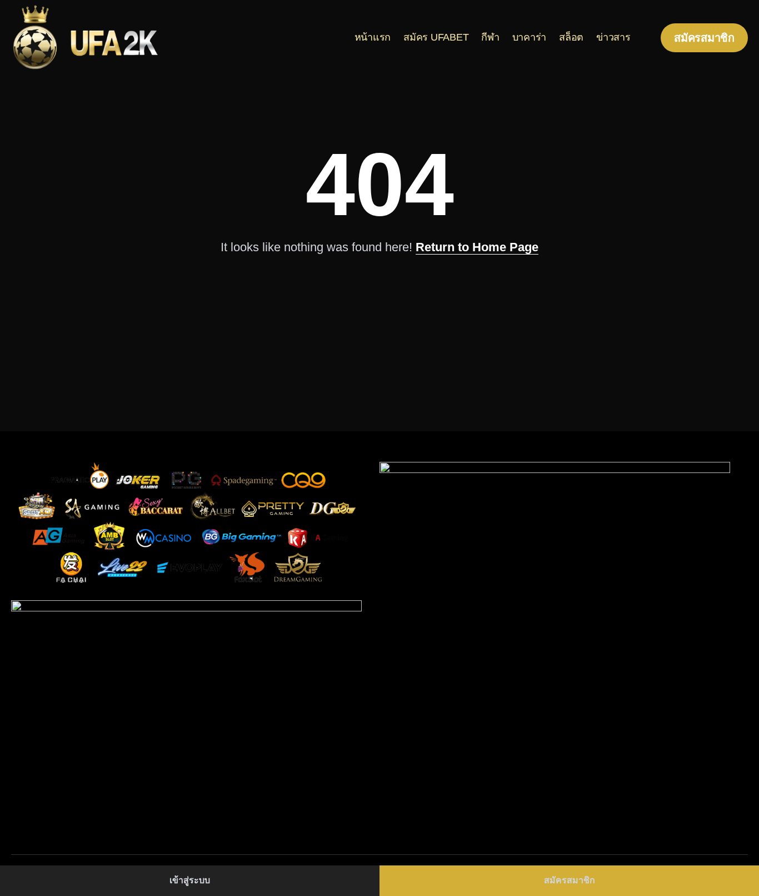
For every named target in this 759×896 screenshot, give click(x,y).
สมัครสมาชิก (569, 880)
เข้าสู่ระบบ (189, 880)
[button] (704, 37)
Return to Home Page (477, 247)
